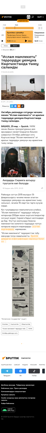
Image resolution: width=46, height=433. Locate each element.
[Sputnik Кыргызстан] (7, 18)
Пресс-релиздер (20, 388)
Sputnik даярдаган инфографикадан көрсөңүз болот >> (23, 239)
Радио (25, 365)
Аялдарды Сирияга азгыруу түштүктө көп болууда (19, 182)
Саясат (17, 365)
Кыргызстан (15, 324)
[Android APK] (8, 410)
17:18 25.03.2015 (7, 72)
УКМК (30, 329)
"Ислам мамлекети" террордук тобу (13, 329)
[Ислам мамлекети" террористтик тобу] (5, 241)
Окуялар (5, 324)
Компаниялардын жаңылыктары (13, 391)
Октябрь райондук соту (9, 333)
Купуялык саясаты (8, 395)
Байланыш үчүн (7, 388)
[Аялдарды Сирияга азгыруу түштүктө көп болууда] (23, 162)
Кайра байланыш (7, 403)
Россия (33, 365)
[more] (42, 188)
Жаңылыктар (25, 324)
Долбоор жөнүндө (8, 385)
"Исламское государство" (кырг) (13, 319)
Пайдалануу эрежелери (25, 385)
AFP (4, 102)
